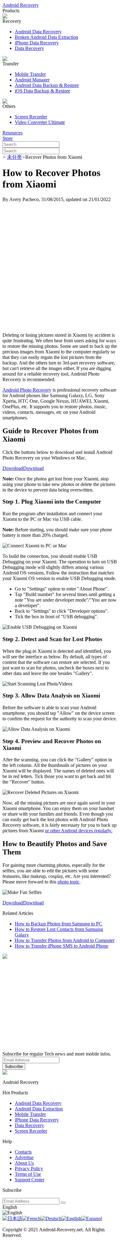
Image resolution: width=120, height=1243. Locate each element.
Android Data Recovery (38, 31)
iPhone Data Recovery (37, 42)
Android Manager (32, 79)
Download (12, 468)
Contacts (23, 1152)
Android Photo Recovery (26, 390)
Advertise (24, 1157)
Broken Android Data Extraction (46, 37)
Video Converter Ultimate (40, 122)
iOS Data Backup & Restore (42, 90)
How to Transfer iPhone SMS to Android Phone (61, 946)
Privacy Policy (29, 1168)
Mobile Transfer (30, 74)
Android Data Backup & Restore (47, 85)
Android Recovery (20, 5)
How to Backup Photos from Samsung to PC (58, 923)
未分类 (14, 157)
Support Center (29, 1179)
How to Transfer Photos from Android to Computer (64, 940)
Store (7, 138)
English (9, 1207)
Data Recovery (29, 48)
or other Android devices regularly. (78, 830)
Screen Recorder (31, 116)
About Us (24, 1163)
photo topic (68, 881)
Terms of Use (28, 1174)
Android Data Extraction (39, 1108)
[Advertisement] (60, 267)
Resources (12, 132)
